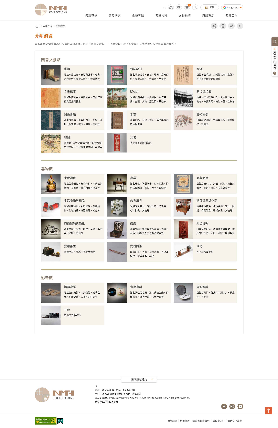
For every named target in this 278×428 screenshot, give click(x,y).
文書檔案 (70, 91)
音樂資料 (136, 287)
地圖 (67, 137)
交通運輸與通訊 (74, 223)
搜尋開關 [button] (195, 7)
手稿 (133, 114)
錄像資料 (202, 287)
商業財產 (202, 178)
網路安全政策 (234, 420)
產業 (133, 178)
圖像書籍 (70, 114)
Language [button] (233, 7)
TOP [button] (268, 410)
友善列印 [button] (223, 26)
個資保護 (185, 420)
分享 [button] (214, 26)
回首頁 (37, 26)
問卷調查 (172, 420)
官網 (212, 7)
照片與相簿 (203, 91)
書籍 (67, 69)
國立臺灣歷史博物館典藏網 (52, 9)
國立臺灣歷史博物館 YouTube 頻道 (240, 406)
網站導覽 (171, 7)
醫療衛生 (70, 246)
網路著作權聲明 (201, 420)
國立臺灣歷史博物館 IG (232, 406)
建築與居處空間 (206, 200)
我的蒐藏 (187, 7)
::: (165, 7)
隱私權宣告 (219, 420)
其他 (133, 137)
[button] (139, 379)
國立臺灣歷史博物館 (62, 395)
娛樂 (133, 223)
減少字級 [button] (240, 26)
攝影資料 (70, 287)
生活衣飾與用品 (74, 200)
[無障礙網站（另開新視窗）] (45, 421)
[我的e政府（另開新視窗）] (60, 421)
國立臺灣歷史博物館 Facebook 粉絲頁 (224, 406)
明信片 (134, 91)
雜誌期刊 (136, 69)
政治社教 (202, 223)
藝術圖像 (202, 114)
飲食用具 (136, 200)
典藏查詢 (47, 26)
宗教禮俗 (70, 178)
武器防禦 (136, 246)
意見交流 (179, 7)
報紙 (199, 69)
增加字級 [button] (231, 26)
